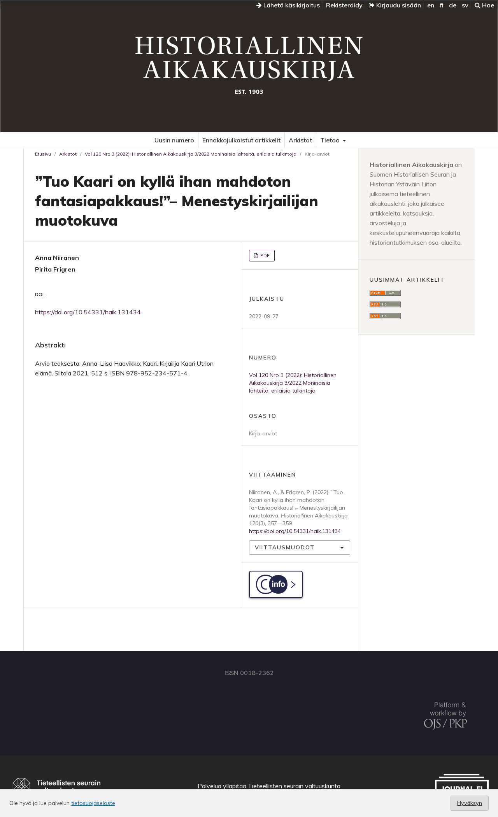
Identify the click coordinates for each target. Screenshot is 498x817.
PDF (264, 255)
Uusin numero (174, 140)
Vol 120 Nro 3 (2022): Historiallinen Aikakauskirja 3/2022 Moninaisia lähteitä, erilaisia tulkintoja (190, 154)
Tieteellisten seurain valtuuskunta (294, 786)
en (430, 5)
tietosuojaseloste (93, 802)
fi (442, 5)
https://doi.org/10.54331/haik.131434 (88, 312)
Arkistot (300, 140)
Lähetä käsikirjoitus (291, 5)
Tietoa (330, 140)
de (452, 5)
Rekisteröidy (344, 5)
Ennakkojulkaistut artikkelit (241, 140)
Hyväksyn (469, 802)
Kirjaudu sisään (398, 5)
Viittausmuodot (285, 547)
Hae (487, 5)
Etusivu (43, 154)
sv (465, 5)
